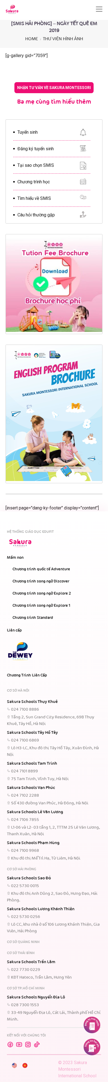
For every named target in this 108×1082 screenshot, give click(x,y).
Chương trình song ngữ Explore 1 (41, 605)
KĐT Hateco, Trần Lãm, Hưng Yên (41, 977)
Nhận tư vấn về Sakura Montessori (54, 87)
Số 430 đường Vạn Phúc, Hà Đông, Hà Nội (49, 803)
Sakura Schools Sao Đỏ (29, 878)
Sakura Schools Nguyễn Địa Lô (36, 997)
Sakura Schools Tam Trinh (32, 764)
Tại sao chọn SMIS (35, 165)
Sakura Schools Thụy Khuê (32, 702)
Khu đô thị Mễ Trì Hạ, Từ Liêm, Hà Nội (45, 858)
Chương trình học (33, 181)
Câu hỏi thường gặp (36, 215)
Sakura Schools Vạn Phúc (31, 788)
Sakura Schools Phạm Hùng (33, 843)
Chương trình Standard (32, 617)
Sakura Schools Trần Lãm (31, 962)
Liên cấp (14, 630)
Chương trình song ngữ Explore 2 (41, 593)
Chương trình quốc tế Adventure (41, 569)
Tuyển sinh (27, 132)
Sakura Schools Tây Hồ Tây (32, 733)
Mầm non (15, 557)
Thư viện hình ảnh (63, 39)
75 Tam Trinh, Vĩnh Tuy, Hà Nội (40, 779)
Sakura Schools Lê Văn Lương (35, 812)
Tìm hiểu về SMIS (34, 198)
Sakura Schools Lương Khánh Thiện (40, 909)
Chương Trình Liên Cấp (27, 675)
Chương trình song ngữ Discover (40, 581)
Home (31, 39)
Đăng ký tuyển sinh (35, 148)
